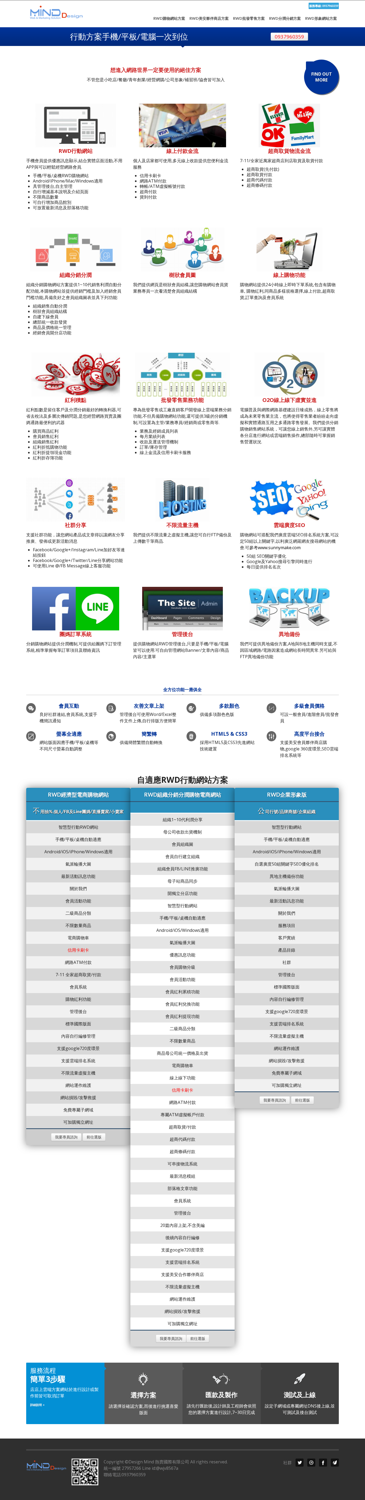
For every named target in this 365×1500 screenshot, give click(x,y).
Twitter (300, 1463)
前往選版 (94, 1136)
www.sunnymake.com (279, 548)
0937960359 (289, 36)
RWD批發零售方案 (249, 18)
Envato (335, 1463)
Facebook (323, 1463)
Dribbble (311, 1463)
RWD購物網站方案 (169, 18)
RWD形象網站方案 (321, 18)
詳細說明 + (37, 1405)
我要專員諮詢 (66, 1136)
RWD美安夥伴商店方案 (209, 18)
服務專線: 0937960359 (323, 5)
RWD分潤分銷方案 (285, 18)
